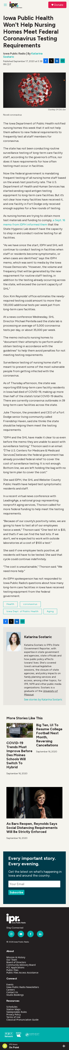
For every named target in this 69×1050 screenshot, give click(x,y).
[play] (5, 1046)
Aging (50, 611)
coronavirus (30, 604)
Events (9, 984)
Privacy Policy (13, 1014)
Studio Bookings (15, 994)
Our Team (11, 959)
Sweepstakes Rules (16, 1011)
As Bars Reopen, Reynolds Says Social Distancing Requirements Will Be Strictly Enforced (31, 827)
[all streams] (64, 1046)
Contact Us (12, 992)
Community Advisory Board (21, 964)
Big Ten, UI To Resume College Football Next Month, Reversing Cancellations (49, 735)
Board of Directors (16, 962)
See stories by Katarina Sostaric (43, 699)
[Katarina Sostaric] (13, 641)
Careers (10, 989)
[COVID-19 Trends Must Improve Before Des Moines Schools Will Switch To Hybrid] (19, 730)
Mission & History (15, 957)
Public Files (12, 970)
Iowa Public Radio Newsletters (22, 987)
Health (10, 604)
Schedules (11, 1006)
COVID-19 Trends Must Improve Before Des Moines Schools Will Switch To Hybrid (19, 755)
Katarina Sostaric (38, 637)
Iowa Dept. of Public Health (23, 611)
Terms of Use (13, 1017)
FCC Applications (15, 967)
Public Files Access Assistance (22, 972)
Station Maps (13, 1009)
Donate (58, 4)
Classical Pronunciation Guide (22, 1019)
